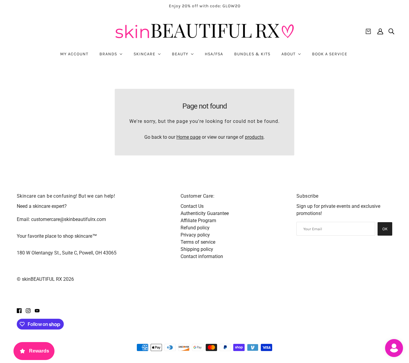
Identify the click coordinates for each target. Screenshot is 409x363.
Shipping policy (197, 249)
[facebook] (19, 310)
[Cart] (368, 31)
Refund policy (195, 228)
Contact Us (192, 206)
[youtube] (37, 310)
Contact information (202, 256)
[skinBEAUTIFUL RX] (204, 31)
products (254, 137)
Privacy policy (195, 235)
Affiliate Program (198, 220)
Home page (188, 137)
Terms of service (198, 242)
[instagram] (28, 310)
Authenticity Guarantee (205, 213)
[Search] (391, 31)
